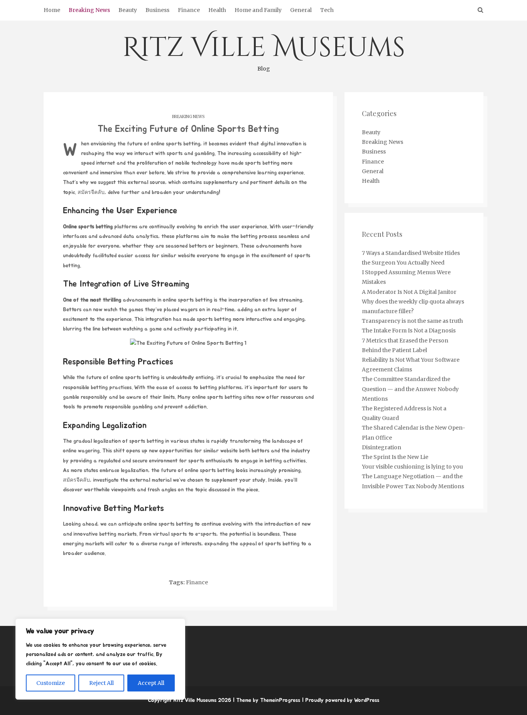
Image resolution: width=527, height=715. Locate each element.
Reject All (101, 683)
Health (217, 10)
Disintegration (381, 447)
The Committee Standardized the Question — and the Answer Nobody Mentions (410, 389)
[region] (100, 659)
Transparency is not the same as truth (412, 320)
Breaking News (89, 10)
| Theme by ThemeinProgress (266, 700)
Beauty (127, 10)
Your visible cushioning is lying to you (412, 466)
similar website (178, 255)
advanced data (116, 236)
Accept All (151, 683)
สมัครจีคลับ (91, 192)
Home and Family (258, 10)
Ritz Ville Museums (263, 51)
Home (52, 10)
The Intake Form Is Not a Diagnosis (409, 330)
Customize (50, 683)
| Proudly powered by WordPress (340, 700)
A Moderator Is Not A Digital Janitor (409, 291)
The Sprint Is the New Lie (395, 457)
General (301, 10)
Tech (327, 10)
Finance (189, 10)
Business (157, 10)
